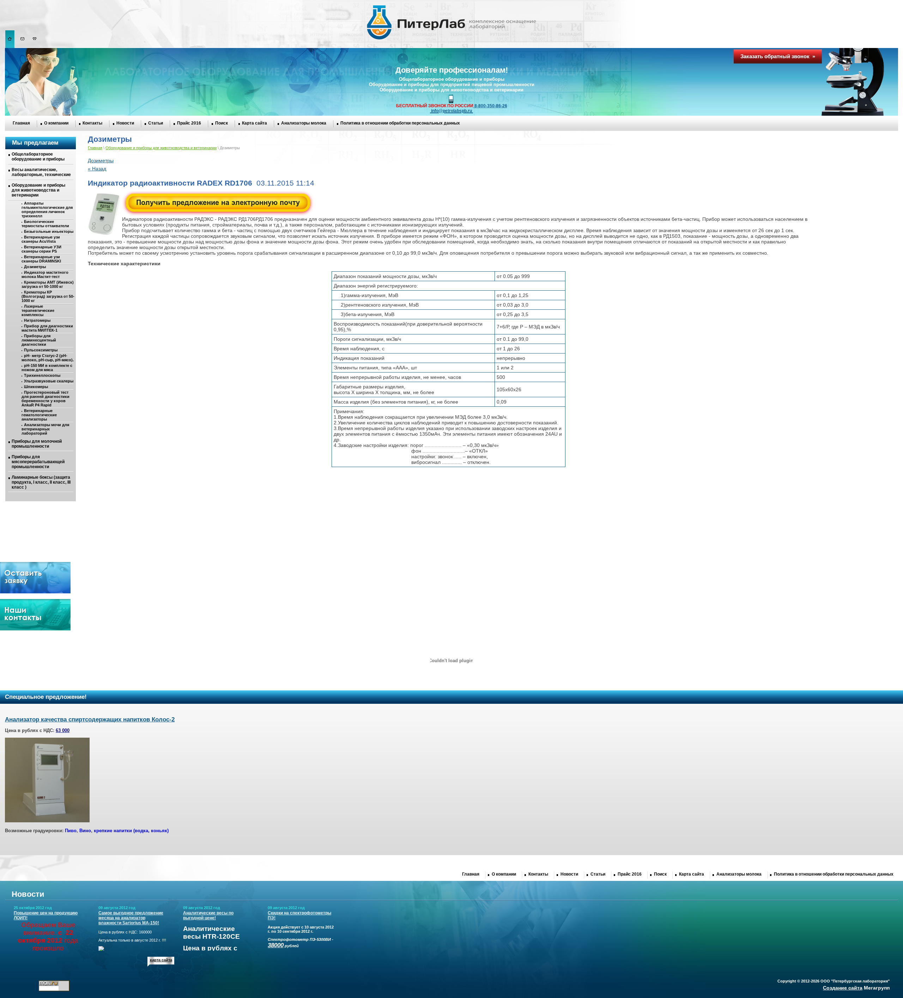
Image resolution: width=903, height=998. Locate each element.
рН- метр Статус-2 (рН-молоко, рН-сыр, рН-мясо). (48, 357)
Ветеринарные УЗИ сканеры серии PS (41, 249)
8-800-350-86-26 (490, 105)
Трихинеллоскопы (42, 375)
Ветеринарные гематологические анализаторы (39, 415)
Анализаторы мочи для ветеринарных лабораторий (45, 429)
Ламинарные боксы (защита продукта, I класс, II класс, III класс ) (41, 482)
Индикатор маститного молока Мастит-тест (45, 274)
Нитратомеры (37, 320)
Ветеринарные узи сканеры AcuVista (41, 239)
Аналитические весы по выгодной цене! (208, 915)
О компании (56, 123)
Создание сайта (842, 988)
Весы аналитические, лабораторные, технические (41, 172)
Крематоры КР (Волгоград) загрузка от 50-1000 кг (48, 296)
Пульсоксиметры (40, 350)
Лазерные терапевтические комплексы (38, 310)
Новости (125, 123)
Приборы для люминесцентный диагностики (39, 340)
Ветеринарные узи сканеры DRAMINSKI (41, 259)
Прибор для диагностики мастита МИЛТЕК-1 (47, 328)
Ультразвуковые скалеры (48, 381)
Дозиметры (35, 267)
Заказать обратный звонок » (777, 56)
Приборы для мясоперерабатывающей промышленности (38, 461)
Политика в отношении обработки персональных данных (400, 123)
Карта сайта (254, 123)
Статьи (155, 123)
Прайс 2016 (189, 123)
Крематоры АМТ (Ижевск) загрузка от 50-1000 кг (48, 284)
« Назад (97, 168)
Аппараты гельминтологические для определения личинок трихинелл (47, 209)
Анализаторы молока (303, 123)
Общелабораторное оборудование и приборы (38, 157)
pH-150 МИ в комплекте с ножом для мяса (47, 367)
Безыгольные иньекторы (48, 231)
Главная (21, 123)
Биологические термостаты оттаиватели (45, 223)
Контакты (92, 123)
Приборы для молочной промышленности (37, 444)
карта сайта (161, 960)
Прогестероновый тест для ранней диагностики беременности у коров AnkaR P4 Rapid (45, 398)
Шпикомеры (36, 387)
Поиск (221, 123)
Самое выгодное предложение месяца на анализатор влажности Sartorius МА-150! (130, 918)
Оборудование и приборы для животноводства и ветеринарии (38, 190)
